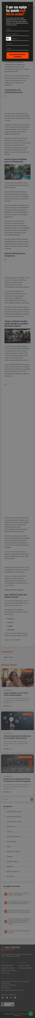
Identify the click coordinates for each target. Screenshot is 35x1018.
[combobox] (8, 39)
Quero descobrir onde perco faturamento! (17, 55)
